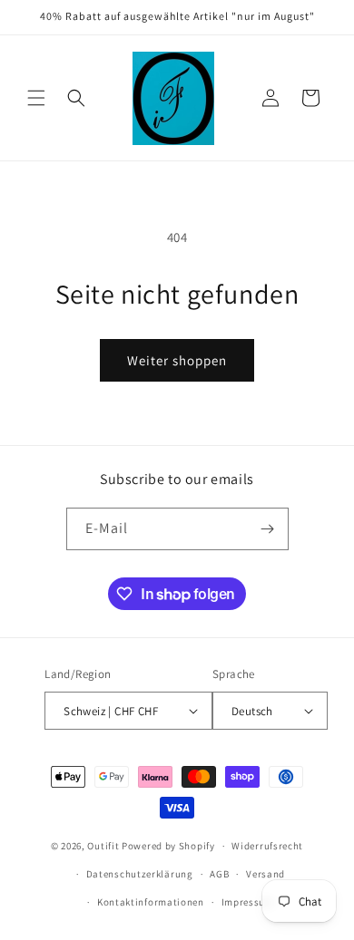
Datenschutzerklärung (139, 873)
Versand (265, 873)
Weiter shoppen (177, 360)
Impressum (247, 902)
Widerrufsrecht (267, 845)
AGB (219, 873)
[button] (36, 98)
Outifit (104, 845)
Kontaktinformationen (150, 902)
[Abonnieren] (268, 529)
